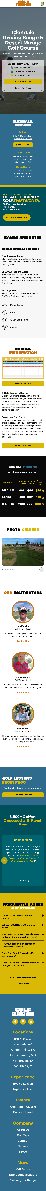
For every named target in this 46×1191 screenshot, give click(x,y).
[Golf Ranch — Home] (23, 1009)
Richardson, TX (23, 1060)
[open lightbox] (23, 552)
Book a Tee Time (23, 445)
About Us (23, 1129)
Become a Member (15, 217)
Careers (23, 1146)
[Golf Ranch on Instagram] (23, 1022)
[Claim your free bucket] (42, 4)
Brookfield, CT (23, 1038)
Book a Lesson (23, 1083)
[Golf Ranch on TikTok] (15, 1022)
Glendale (18, 795)
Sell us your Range (23, 1180)
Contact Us (23, 983)
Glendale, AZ (23, 1044)
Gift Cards (23, 1169)
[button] (4, 4)
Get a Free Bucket (23, 81)
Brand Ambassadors (23, 1174)
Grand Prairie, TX (23, 1049)
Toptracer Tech (23, 1089)
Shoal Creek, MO (23, 1066)
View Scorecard (23, 383)
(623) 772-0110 (23, 144)
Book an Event (23, 1112)
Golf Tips (23, 1135)
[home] (23, 3)
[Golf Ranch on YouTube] (31, 1022)
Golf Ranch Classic (23, 1106)
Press (23, 1151)
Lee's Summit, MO (23, 1055)
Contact (23, 1140)
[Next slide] (41, 569)
